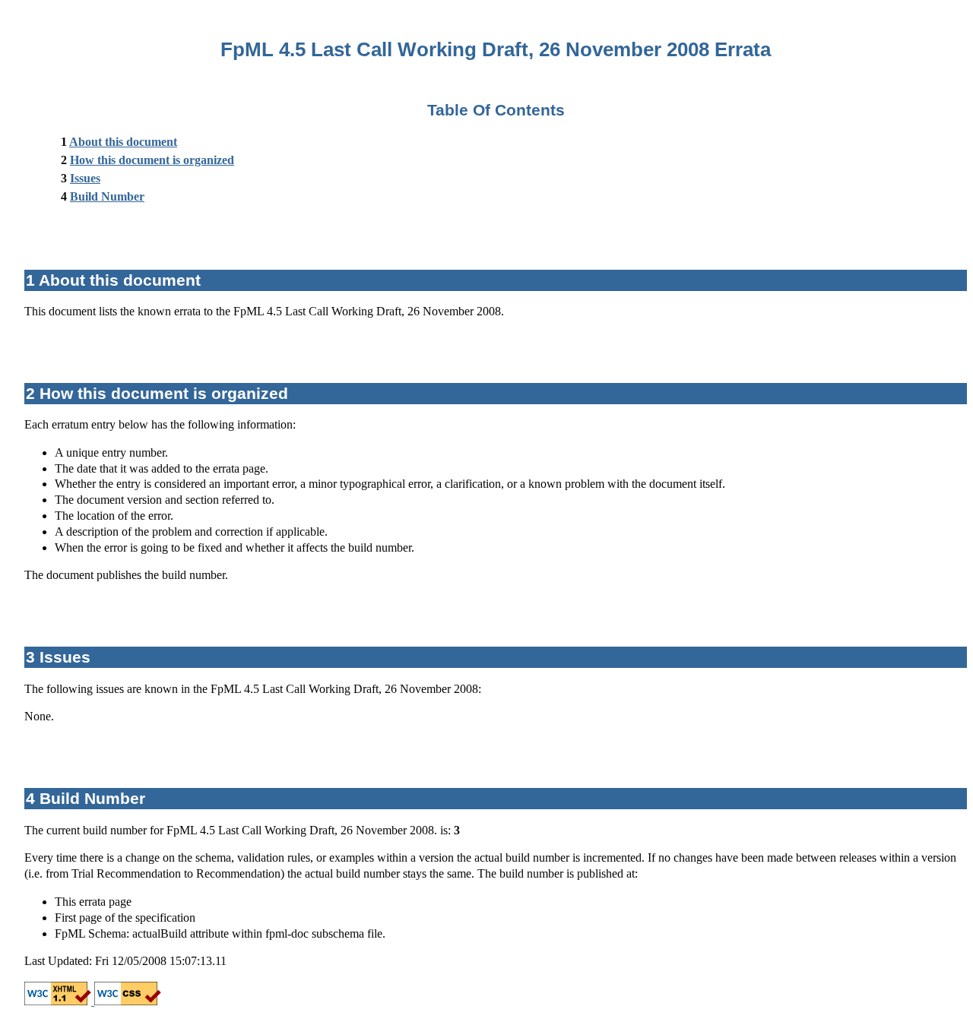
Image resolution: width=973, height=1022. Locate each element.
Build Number (107, 196)
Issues (85, 178)
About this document (123, 141)
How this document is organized (152, 159)
